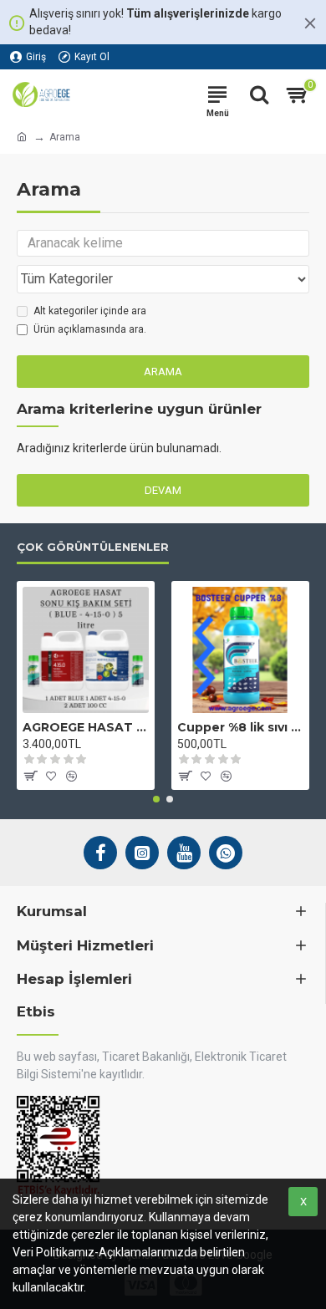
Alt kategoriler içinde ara (89, 311)
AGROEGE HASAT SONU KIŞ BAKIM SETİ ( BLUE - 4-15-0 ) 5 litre (86, 727)
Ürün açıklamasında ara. (89, 329)
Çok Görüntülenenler (93, 546)
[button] (156, 799)
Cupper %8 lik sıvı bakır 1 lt (240, 727)
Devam (163, 490)
